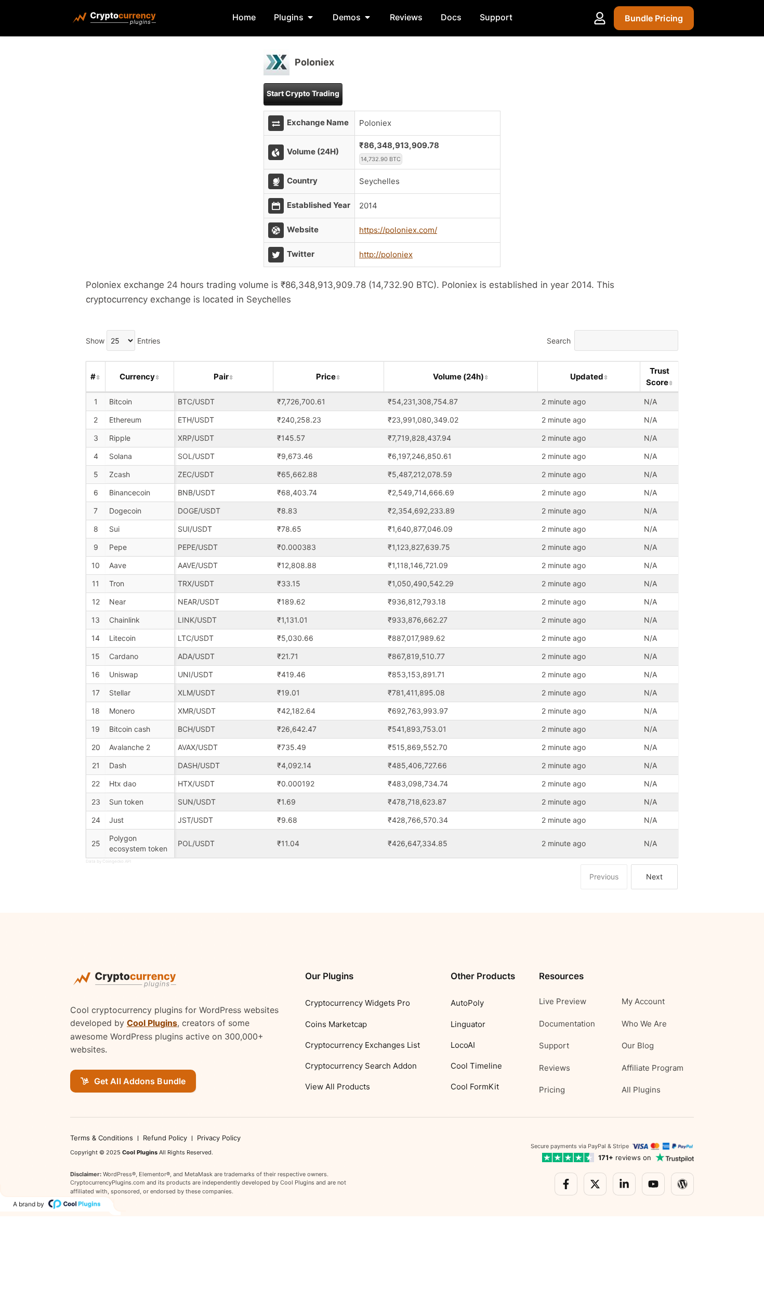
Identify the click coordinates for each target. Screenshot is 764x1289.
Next (654, 876)
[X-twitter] (595, 1184)
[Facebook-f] (566, 1184)
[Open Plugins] (310, 17)
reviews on (624, 1157)
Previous (603, 876)
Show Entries (123, 340)
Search (559, 340)
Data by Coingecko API (108, 861)
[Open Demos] (367, 17)
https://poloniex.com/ (398, 230)
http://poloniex (386, 254)
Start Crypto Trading (303, 93)
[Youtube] (653, 1184)
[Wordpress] (682, 1184)
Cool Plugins (152, 1023)
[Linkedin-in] (624, 1184)
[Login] (600, 18)
